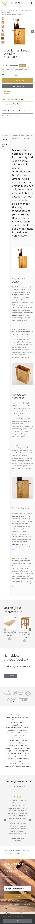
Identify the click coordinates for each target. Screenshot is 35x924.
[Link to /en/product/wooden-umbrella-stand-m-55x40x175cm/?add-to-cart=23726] (24, 640)
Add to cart (20, 80)
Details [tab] (4, 140)
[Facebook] (8, 110)
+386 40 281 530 (23, 914)
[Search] (13, 3)
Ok (17, 920)
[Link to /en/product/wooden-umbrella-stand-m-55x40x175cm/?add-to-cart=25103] (9, 638)
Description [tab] (5, 135)
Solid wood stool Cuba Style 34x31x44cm (25, 633)
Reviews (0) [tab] (4, 145)
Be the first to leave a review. (12, 116)
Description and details (11, 104)
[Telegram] (24, 110)
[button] (17, 86)
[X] (13, 110)
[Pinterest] (29, 110)
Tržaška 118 (7, 914)
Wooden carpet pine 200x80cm (10, 632)
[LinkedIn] (19, 110)
